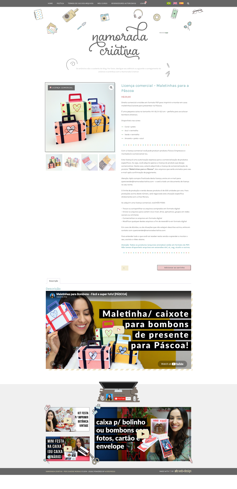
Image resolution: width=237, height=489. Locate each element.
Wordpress (110, 471)
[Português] (169, 3)
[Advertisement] (118, 70)
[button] (111, 87)
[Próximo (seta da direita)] (232, 244)
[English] (175, 3)
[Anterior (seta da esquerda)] (5, 244)
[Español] (181, 3)
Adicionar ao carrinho (174, 267)
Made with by (167, 471)
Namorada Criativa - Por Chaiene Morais (63, 471)
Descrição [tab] (53, 281)
